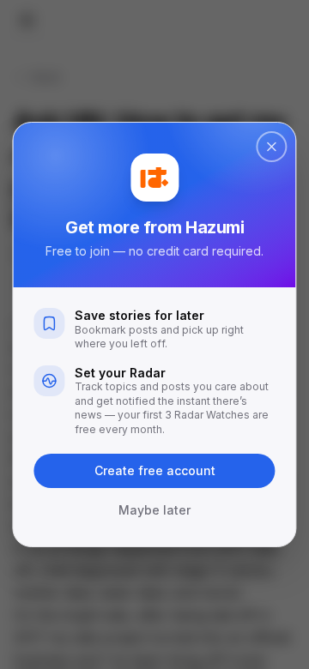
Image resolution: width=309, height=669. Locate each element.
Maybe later (154, 510)
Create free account (154, 470)
